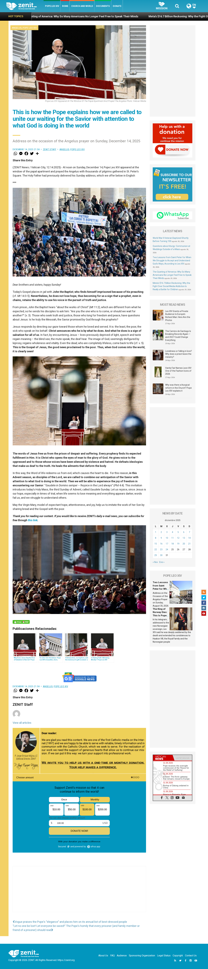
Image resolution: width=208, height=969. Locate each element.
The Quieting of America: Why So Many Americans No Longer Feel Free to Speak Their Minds (172, 275)
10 (167, 538)
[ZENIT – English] (25, 6)
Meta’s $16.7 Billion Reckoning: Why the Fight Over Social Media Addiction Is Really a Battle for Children (171, 286)
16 (161, 543)
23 (161, 549)
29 (155, 555)
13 (184, 538)
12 (178, 538)
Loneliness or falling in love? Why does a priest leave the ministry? (178, 354)
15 (155, 543)
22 (155, 549)
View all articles (22, 722)
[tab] (163, 758)
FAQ (112, 955)
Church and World (82, 6)
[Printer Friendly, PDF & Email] (21, 622)
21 (189, 543)
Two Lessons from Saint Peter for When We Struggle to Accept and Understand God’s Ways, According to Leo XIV (172, 260)
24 (167, 549)
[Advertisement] (79, 892)
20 (184, 543)
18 (172, 543)
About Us (103, 955)
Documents (103, 6)
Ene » (161, 562)
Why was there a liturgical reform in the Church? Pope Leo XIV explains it (178, 388)
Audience (122, 955)
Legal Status (164, 955)
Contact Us (191, 955)
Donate (117, 6)
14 (189, 538)
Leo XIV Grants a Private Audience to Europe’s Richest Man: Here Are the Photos (177, 315)
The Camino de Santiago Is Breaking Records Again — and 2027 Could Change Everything (178, 335)
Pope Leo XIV (52, 6)
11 (172, 538)
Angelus (17, 27)
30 (161, 555)
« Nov (155, 562)
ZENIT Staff (49, 149)
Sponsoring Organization (142, 955)
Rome (65, 6)
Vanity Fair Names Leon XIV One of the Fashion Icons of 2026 (178, 371)
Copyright (178, 955)
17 (167, 543)
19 (178, 543)
